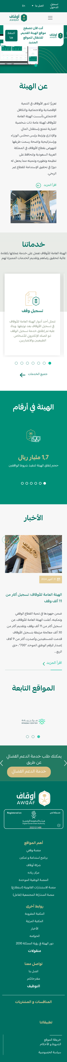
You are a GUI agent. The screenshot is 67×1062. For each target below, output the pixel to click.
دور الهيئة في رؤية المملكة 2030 (34, 943)
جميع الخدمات (37, 374)
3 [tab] (39, 364)
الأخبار (34, 929)
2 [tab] (31, 66)
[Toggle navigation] (50, 17)
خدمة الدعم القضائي (29, 771)
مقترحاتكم (33, 979)
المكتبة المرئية (34, 921)
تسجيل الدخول (54, 6)
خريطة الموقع (52, 1040)
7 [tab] (17, 364)
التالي (15, 539)
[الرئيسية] (18, 16)
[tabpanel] (33, 49)
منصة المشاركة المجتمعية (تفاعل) (33, 895)
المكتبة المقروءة (34, 914)
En (23, 6)
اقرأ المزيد (50, 185)
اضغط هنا (11, 35)
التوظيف (33, 986)
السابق (6, 539)
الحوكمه (35, 936)
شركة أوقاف (33, 865)
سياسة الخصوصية (50, 1052)
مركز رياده (33, 873)
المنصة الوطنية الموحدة (33, 880)
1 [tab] (36, 66)
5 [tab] (28, 364)
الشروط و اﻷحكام (50, 1044)
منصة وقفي (33, 850)
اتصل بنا (33, 971)
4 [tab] (33, 364)
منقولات (34, 951)
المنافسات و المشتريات (33, 1002)
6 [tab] (22, 364)
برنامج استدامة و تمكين (34, 858)
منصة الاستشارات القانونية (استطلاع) (33, 887)
